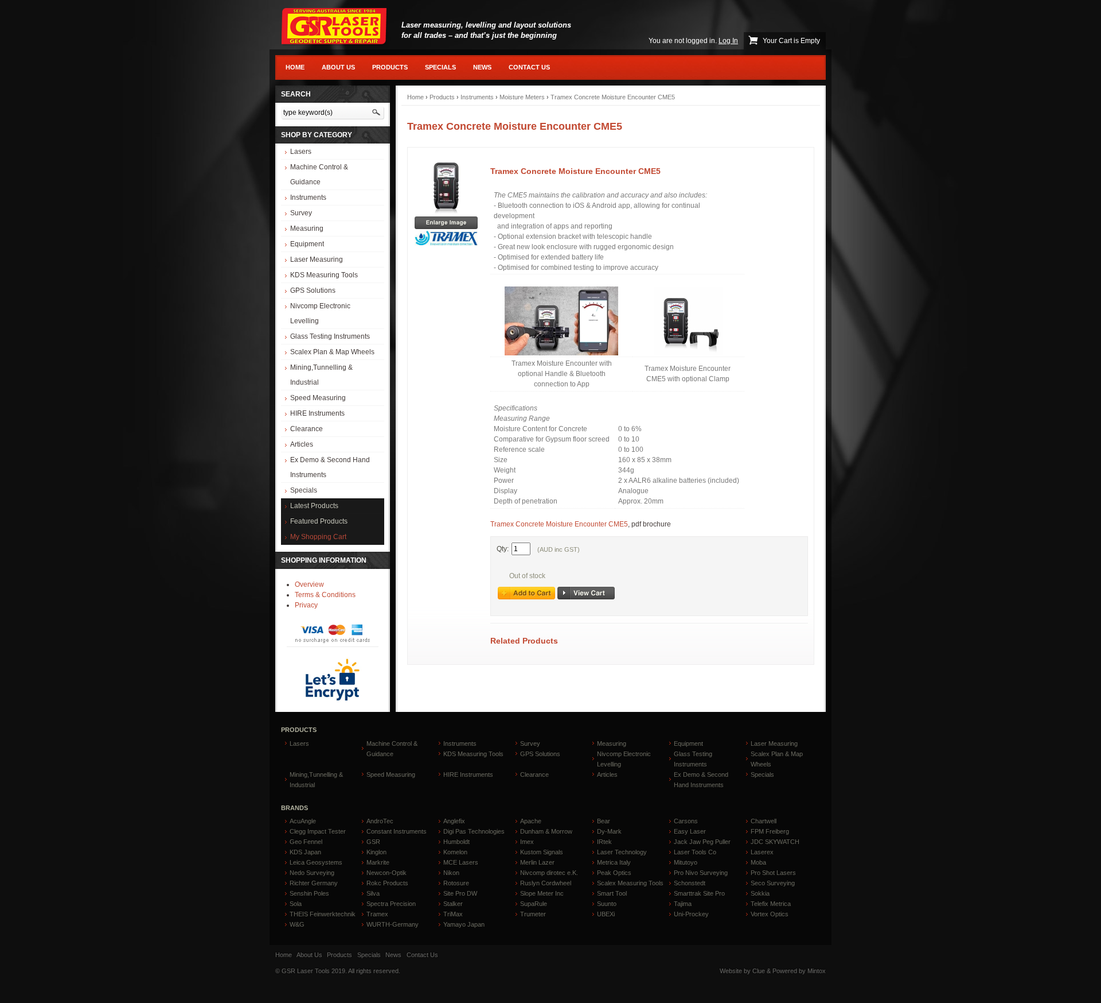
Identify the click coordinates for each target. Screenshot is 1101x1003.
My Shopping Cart (318, 537)
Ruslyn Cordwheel (545, 883)
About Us (338, 67)
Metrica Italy (614, 862)
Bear (603, 821)
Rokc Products (387, 883)
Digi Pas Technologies (474, 831)
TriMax (453, 914)
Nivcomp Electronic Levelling (320, 313)
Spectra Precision (391, 903)
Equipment (307, 244)
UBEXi (606, 914)
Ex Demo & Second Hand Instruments (330, 467)
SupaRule (533, 903)
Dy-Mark (609, 831)
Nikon (451, 872)
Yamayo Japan (464, 924)
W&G (297, 924)
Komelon (455, 852)
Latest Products (314, 506)
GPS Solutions (312, 290)
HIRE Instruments (317, 413)
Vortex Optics (769, 914)
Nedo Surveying (312, 872)
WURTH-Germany (392, 924)
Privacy (306, 605)
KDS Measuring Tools (324, 275)
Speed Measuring (318, 398)
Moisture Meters (522, 97)
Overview (309, 584)
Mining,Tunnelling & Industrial (321, 374)
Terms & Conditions (325, 595)
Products (390, 67)
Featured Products (319, 521)
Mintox (816, 970)
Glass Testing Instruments (330, 336)
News (482, 67)
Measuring (306, 228)
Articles (301, 444)
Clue (758, 970)
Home (295, 67)
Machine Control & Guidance (319, 174)
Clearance (306, 429)
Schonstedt (689, 883)
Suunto (606, 903)
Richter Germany (314, 883)
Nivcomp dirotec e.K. (549, 872)
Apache (530, 821)
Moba (758, 862)
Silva (373, 893)
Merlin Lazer (537, 862)
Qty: (503, 549)
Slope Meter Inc (542, 893)
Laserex (762, 852)
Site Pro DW (460, 893)
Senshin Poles (309, 893)
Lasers (300, 152)
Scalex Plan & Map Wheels (332, 352)
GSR (373, 841)
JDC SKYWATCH (775, 841)
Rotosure (456, 883)
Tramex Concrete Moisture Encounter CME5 (612, 97)
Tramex (377, 914)
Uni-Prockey (691, 914)
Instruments (308, 197)
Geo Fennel (306, 841)
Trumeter (533, 914)
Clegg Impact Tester (318, 831)
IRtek (604, 841)
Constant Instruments (396, 831)
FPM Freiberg (770, 831)
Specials (440, 67)
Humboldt (456, 841)
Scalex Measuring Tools (630, 883)
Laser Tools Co (695, 852)
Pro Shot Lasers (773, 872)
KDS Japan (305, 852)
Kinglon (376, 852)
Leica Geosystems (316, 862)
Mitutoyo (685, 862)
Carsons (686, 821)
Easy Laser (690, 831)
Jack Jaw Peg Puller (702, 841)
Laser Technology (622, 852)
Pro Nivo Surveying (701, 872)
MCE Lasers (460, 862)
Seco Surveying (773, 883)
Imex (527, 841)
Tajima (683, 903)
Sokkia (760, 893)
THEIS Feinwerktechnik (323, 914)
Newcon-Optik (386, 872)
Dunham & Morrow (546, 831)
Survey (301, 213)
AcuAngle (303, 821)
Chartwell (763, 821)
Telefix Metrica (771, 903)
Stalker (453, 903)
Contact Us (529, 67)
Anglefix (454, 821)
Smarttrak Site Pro (699, 893)
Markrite (377, 862)
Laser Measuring (316, 259)
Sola (296, 903)
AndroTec (379, 821)
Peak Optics (614, 872)
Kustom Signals (541, 852)
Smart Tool (612, 893)
